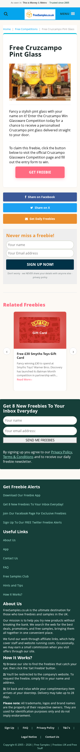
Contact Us (10, 558)
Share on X (42, 208)
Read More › (24, 379)
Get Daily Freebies (42, 219)
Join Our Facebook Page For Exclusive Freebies (34, 513)
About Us (9, 540)
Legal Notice (29, 737)
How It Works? (12, 594)
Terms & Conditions (18, 457)
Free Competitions (26, 29)
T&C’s (66, 728)
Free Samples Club (16, 576)
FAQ (6, 567)
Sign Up (9, 728)
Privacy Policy (61, 452)
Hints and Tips (13, 585)
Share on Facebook (41, 197)
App (6, 549)
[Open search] (6, 13)
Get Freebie (40, 172)
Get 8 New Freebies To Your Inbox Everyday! (33, 504)
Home (7, 29)
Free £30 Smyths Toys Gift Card (36, 356)
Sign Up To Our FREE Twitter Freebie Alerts (32, 522)
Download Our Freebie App (21, 495)
